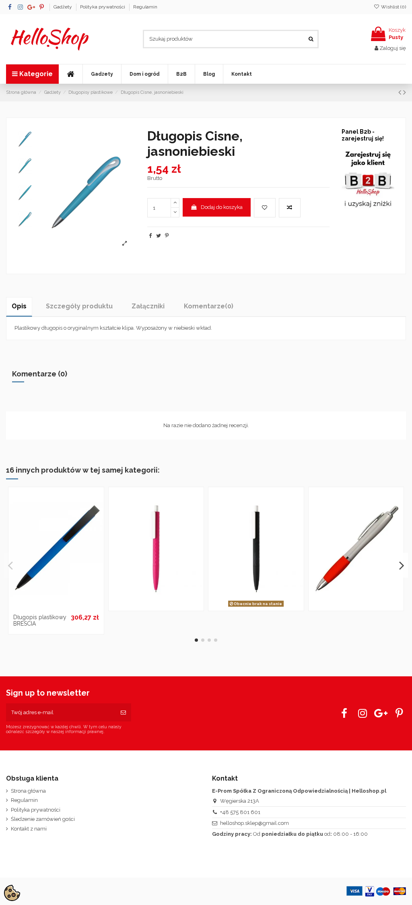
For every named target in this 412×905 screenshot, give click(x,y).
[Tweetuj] (158, 236)
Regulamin (145, 7)
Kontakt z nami (29, 829)
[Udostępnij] (150, 236)
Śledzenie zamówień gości (43, 819)
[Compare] (56, 607)
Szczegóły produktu (79, 306)
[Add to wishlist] (265, 207)
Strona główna (28, 791)
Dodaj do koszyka (222, 207)
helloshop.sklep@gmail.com (254, 823)
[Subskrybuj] (123, 712)
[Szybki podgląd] (66, 607)
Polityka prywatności (103, 7)
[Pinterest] (167, 236)
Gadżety (63, 7)
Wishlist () (393, 7)
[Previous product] (400, 92)
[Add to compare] (290, 207)
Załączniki (148, 306)
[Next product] (404, 92)
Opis (19, 306)
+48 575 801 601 (240, 812)
